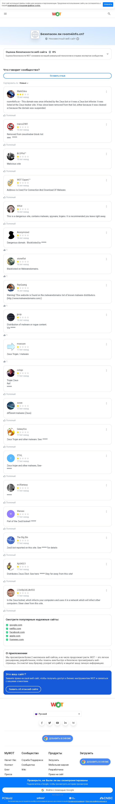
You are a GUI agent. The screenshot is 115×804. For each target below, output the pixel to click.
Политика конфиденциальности (96, 801)
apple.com (15, 636)
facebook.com (17, 632)
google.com (16, 625)
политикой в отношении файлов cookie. (24, 6)
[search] (109, 13)
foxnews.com (17, 639)
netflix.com (15, 628)
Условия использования (76, 801)
